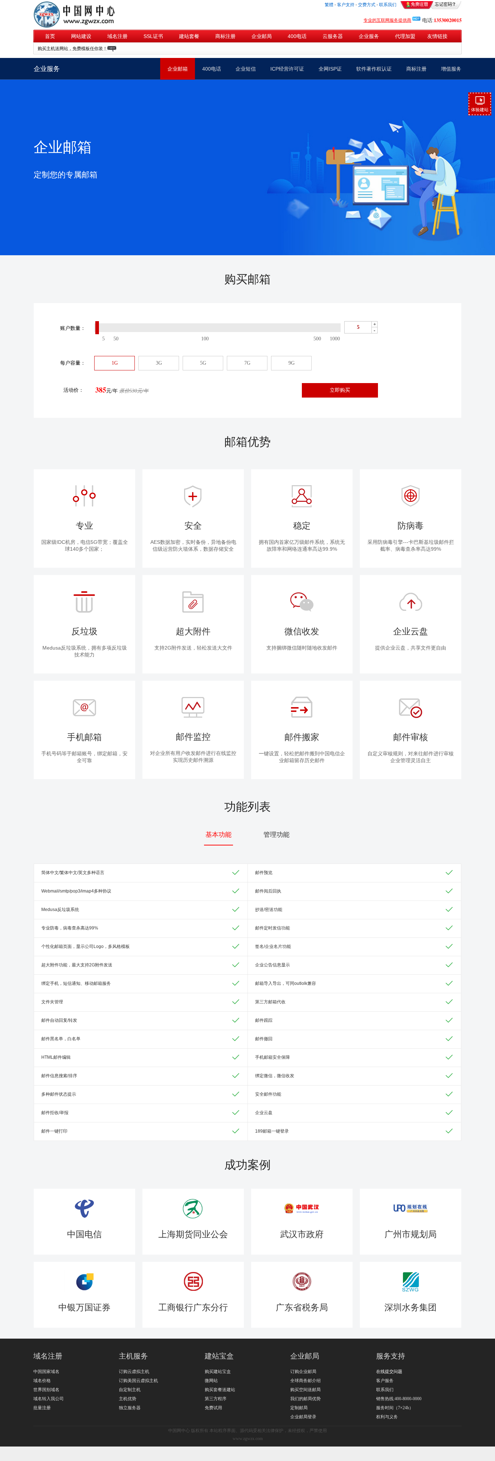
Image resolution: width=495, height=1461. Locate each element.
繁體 (329, 4)
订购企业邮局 (303, 1371)
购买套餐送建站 (220, 1389)
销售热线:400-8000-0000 (398, 1398)
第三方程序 (215, 1398)
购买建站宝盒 (218, 1371)
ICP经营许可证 (287, 69)
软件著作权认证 (374, 69)
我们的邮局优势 (305, 1398)
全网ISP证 (330, 69)
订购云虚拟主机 (134, 1371)
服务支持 (390, 1356)
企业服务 (369, 36)
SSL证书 (153, 36)
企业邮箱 (177, 69)
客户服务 (385, 1380)
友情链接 (435, 36)
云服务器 (333, 36)
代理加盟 (405, 36)
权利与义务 (387, 1416)
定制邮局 (299, 1407)
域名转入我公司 (48, 1398)
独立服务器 (130, 1407)
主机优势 (127, 1398)
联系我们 (385, 1389)
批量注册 (42, 1407)
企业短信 (246, 69)
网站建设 (81, 36)
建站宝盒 (219, 1356)
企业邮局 (261, 36)
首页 (50, 36)
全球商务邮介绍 (305, 1380)
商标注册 (225, 36)
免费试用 (213, 1407)
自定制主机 (130, 1389)
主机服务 (133, 1356)
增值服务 (451, 69)
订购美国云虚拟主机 (138, 1380)
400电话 (297, 36)
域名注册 (117, 36)
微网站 (211, 1380)
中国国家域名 (46, 1371)
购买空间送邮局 (305, 1389)
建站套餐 (189, 36)
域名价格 (42, 1380)
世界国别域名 (46, 1389)
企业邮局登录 (303, 1416)
